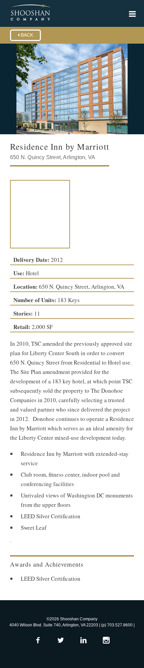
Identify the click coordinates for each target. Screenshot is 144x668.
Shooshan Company (30, 12)
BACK (26, 35)
